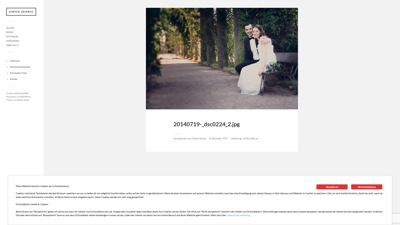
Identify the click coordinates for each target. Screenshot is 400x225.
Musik (9, 32)
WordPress (26, 96)
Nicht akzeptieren (367, 186)
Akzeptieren (332, 186)
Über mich (12, 45)
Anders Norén (23, 100)
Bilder (10, 28)
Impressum (15, 61)
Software (12, 36)
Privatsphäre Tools (18, 73)
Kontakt (13, 79)
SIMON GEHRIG (21, 11)
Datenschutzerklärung (20, 67)
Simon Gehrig (199, 138)
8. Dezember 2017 (218, 138)
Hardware (12, 41)
